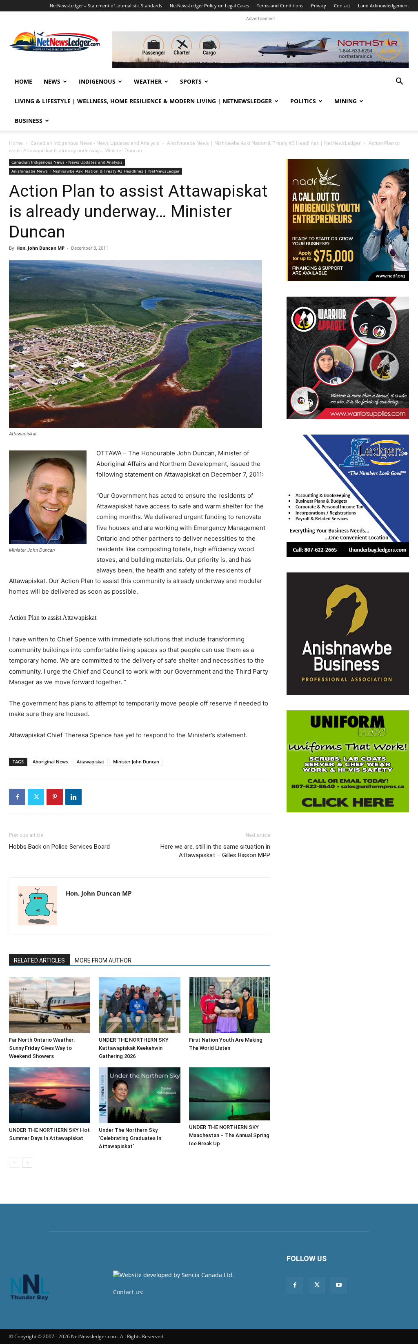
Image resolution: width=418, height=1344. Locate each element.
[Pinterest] (55, 797)
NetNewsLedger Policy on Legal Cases (209, 5)
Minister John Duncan (136, 761)
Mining (345, 101)
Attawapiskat (90, 761)
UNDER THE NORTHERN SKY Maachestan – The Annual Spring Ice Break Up (229, 1135)
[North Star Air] (260, 49)
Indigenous (97, 81)
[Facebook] (17, 797)
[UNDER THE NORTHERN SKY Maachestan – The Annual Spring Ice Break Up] (229, 1093)
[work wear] (348, 358)
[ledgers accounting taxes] (348, 496)
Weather (148, 81)
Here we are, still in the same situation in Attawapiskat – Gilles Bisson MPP (215, 851)
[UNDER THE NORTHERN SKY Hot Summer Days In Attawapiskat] (49, 1095)
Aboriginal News (50, 761)
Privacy (318, 5)
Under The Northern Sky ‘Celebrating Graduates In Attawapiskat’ (130, 1138)
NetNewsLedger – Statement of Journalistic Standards (106, 5)
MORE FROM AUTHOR (103, 960)
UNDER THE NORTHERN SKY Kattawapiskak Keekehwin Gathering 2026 (134, 1048)
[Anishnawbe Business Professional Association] (348, 633)
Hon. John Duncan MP (40, 248)
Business (28, 120)
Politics (303, 101)
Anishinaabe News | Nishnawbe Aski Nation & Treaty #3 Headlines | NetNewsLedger (264, 143)
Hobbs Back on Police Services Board (59, 846)
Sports (191, 81)
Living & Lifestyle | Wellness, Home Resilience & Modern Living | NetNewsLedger (143, 101)
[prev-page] (14, 1163)
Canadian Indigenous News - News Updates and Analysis (95, 143)
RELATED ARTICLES (39, 960)
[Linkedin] (73, 797)
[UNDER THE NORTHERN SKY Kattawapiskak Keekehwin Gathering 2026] (139, 1005)
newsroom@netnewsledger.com (189, 1292)
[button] (399, 82)
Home (23, 81)
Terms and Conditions (280, 5)
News (52, 81)
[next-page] (27, 1163)
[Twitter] (36, 797)
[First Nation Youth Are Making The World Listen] (229, 1005)
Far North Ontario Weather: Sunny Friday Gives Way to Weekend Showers (42, 1048)
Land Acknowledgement (383, 5)
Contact (342, 5)
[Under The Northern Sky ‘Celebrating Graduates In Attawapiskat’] (139, 1095)
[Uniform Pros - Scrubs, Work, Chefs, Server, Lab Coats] (348, 761)
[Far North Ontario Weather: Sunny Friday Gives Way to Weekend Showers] (49, 1005)
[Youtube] (339, 1285)
